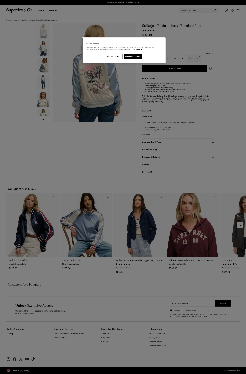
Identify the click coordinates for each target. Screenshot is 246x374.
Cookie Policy (137, 49)
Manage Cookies (113, 56)
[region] (124, 50)
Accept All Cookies (132, 56)
